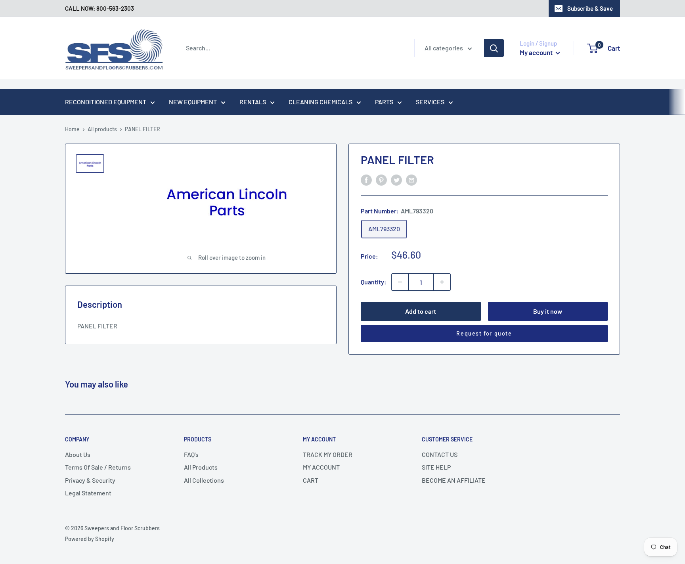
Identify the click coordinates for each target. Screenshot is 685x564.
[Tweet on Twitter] (396, 179)
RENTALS (252, 102)
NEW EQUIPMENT (193, 102)
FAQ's (191, 454)
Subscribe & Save (590, 8)
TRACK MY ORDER (327, 454)
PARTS (384, 102)
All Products (201, 467)
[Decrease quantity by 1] (400, 282)
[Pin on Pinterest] (381, 179)
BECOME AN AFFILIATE (454, 480)
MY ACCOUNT (321, 467)
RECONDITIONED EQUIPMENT (105, 102)
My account (537, 52)
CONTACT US (439, 454)
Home (72, 129)
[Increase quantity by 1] (442, 282)
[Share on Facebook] (366, 179)
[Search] (494, 48)
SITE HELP (436, 467)
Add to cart (420, 311)
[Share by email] (411, 179)
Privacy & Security (90, 480)
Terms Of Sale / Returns (98, 467)
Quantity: (374, 282)
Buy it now (547, 311)
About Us (77, 454)
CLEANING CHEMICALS (320, 102)
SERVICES (430, 102)
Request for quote (484, 333)
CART (310, 480)
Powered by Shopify (89, 538)
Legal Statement (88, 493)
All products (102, 129)
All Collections (204, 480)
